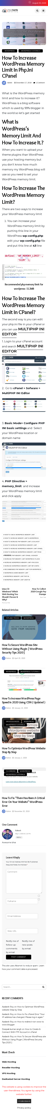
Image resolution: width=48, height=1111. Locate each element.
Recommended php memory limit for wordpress (23, 569)
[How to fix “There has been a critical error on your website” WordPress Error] (24, 780)
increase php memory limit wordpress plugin (22, 559)
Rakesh (18, 830)
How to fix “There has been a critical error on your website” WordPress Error (23, 801)
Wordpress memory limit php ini (17, 576)
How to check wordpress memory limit (20, 534)
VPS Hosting (8, 1073)
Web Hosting (9, 1062)
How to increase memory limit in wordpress (22, 538)
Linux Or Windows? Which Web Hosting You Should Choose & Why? (10, 595)
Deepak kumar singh (11, 1029)
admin (9, 83)
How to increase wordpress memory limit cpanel (24, 548)
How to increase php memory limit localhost (22, 541)
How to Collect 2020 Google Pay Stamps (38, 592)
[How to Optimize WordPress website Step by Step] (24, 730)
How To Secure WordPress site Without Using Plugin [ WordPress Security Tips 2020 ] (22, 648)
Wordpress (10, 51)
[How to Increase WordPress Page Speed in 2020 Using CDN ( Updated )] (24, 680)
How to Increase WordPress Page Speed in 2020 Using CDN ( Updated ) (23, 700)
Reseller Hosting (11, 1067)
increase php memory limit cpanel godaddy (21, 555)
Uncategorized (12, 721)
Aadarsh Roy (8, 1007)
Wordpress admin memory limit (16, 573)
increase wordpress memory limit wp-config (22, 566)
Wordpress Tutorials (30, 51)
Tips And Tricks (12, 618)
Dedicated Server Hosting (16, 1079)
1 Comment (40, 83)
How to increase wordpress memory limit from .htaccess (22, 552)
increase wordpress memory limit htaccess (22, 562)
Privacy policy (24, 1107)
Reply (19, 837)
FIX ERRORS (10, 771)
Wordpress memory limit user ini (17, 580)
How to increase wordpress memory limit (21, 545)
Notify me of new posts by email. (28, 945)
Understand (24, 1101)
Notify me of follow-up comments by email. (12, 946)
